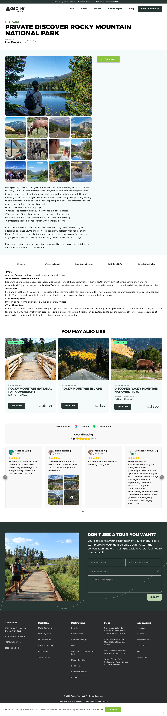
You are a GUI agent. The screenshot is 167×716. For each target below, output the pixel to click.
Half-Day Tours (44, 634)
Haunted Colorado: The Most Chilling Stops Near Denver (115, 642)
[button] (72, 9)
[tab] (21, 264)
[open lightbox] (48, 86)
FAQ (139, 651)
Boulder (74, 628)
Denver (74, 645)
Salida (74, 677)
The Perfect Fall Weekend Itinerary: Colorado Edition (115, 651)
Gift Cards (141, 645)
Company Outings (46, 645)
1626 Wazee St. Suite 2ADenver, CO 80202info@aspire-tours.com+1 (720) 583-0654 (15, 632)
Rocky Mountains (79, 672)
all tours (16, 22)
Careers (140, 634)
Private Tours (43, 651)
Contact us (142, 657)
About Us (141, 628)
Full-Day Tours (44, 639)
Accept (113, 709)
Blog (131, 8)
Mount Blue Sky (78, 660)
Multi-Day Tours (45, 628)
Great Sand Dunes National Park (83, 652)
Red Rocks (75, 666)
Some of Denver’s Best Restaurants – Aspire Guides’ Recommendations (116, 662)
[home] (15, 9)
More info (99, 709)
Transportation (44, 657)
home (7, 22)
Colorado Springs (79, 639)
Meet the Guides (144, 639)
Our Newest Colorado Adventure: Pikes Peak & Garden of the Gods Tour (114, 631)
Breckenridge (77, 634)
